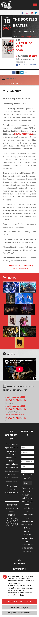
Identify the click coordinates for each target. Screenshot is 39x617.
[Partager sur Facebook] (13, 72)
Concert (33, 56)
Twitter (14, 268)
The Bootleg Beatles (28, 36)
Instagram (23, 268)
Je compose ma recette (21, 613)
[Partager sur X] (18, 72)
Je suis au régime (21, 607)
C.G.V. (28, 478)
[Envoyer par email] (26, 72)
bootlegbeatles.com (14, 265)
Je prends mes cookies (21, 601)
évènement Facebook (27, 65)
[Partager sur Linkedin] (22, 72)
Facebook (28, 265)
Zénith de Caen (24, 44)
